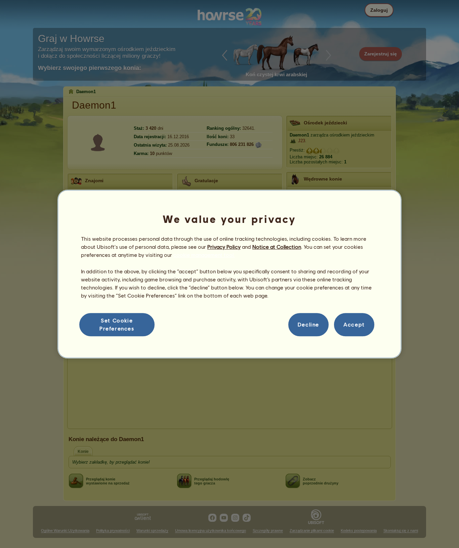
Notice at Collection (276, 246)
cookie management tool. (204, 255)
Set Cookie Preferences (116, 324)
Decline (308, 324)
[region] (229, 274)
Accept (354, 324)
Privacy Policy (224, 246)
